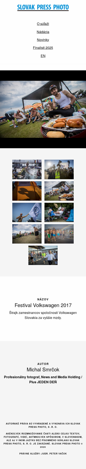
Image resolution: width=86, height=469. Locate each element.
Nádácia (43, 31)
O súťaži (43, 23)
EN (43, 55)
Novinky (43, 39)
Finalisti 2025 (43, 47)
